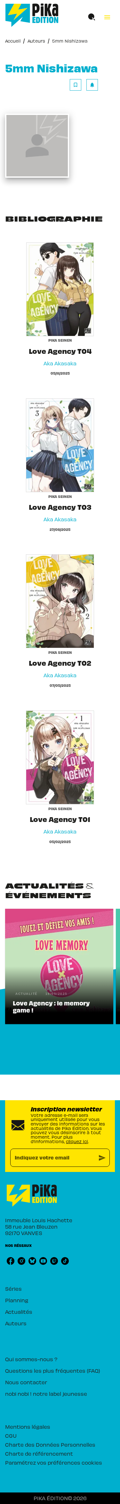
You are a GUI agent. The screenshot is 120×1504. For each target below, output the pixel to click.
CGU (11, 1435)
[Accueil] (32, 15)
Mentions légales (27, 1426)
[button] (84, 85)
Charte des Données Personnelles (50, 1444)
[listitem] (10, 1261)
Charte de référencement (39, 1453)
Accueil (12, 41)
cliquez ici (77, 1141)
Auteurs (36, 41)
